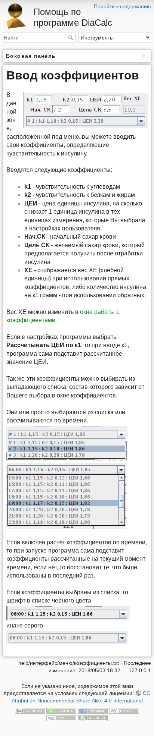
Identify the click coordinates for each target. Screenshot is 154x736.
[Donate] (61, 711)
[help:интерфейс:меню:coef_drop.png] (66, 443)
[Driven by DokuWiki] (93, 718)
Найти (71, 37)
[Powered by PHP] (93, 711)
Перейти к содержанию (122, 6)
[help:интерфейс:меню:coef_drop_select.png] (68, 613)
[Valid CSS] (61, 718)
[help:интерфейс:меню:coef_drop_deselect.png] (67, 637)
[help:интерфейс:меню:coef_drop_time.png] (66, 495)
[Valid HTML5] (124, 711)
